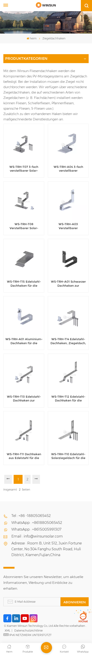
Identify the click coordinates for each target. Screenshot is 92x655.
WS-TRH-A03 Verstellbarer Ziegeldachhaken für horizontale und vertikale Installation (68, 226)
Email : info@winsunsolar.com (37, 536)
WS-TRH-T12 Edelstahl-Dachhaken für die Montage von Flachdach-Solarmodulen (68, 399)
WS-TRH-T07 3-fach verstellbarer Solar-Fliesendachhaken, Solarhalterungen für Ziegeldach (24, 169)
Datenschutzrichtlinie (28, 630)
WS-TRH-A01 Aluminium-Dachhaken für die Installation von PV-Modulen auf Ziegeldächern (23, 341)
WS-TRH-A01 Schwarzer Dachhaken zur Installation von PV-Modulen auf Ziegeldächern (68, 284)
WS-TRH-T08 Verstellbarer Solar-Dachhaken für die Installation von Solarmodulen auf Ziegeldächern (24, 226)
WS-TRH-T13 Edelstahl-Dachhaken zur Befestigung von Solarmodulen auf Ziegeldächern (24, 399)
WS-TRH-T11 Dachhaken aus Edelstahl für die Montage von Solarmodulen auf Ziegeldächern (24, 456)
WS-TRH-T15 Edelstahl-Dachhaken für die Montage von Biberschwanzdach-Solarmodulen (24, 284)
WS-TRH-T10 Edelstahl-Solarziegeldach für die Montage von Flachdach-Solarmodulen (68, 456)
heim (33, 38)
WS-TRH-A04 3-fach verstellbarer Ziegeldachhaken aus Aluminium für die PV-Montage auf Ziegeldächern (68, 169)
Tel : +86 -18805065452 (31, 516)
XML (7, 630)
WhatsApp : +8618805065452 (36, 523)
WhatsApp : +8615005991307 (36, 529)
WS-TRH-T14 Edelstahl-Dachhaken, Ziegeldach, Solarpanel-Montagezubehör (68, 341)
